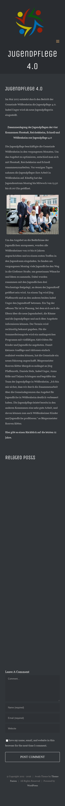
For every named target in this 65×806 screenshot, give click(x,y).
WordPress (32, 785)
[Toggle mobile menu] (58, 41)
